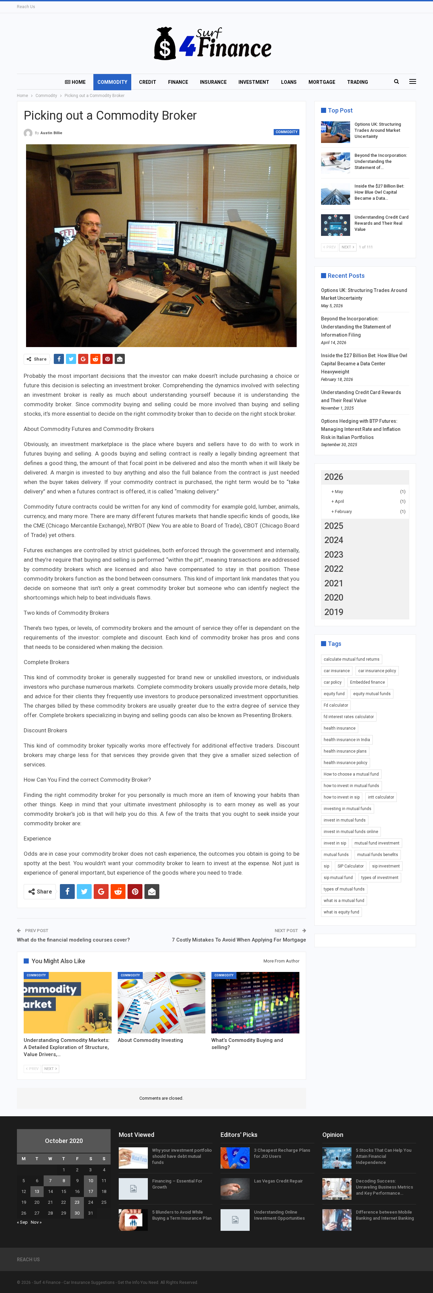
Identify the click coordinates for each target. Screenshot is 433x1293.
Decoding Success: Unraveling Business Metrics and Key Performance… (384, 1187)
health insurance (340, 728)
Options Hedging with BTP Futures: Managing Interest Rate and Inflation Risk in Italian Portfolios (361, 429)
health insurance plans (345, 751)
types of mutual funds (344, 889)
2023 (333, 555)
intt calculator (381, 797)
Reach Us (26, 6)
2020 (333, 598)
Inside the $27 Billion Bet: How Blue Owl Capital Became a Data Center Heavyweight (364, 363)
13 (37, 1191)
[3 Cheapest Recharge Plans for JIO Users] (235, 1158)
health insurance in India (347, 739)
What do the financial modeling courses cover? (73, 940)
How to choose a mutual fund (351, 774)
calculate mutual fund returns (352, 659)
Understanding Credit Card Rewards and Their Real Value (382, 223)
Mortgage (322, 82)
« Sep (22, 1222)
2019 (333, 612)
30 (77, 1213)
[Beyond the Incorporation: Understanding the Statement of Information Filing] (335, 163)
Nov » (36, 1222)
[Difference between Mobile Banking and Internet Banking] (336, 1220)
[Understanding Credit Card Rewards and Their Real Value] (335, 225)
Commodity (112, 82)
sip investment (386, 866)
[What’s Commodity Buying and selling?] (255, 1002)
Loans (289, 82)
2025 (333, 526)
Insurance (213, 82)
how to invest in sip (342, 797)
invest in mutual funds (345, 820)
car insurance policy (377, 670)
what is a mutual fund (344, 900)
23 (77, 1202)
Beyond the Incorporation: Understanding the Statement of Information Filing (356, 327)
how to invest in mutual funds (351, 785)
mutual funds (336, 854)
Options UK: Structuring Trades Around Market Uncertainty (378, 130)
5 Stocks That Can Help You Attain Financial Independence (383, 1156)
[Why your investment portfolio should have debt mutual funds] (133, 1158)
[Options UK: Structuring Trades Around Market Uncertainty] (335, 132)
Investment (253, 82)
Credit (147, 82)
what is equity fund (341, 912)
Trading (357, 82)
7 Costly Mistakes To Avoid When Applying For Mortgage (239, 940)
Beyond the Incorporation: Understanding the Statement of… (381, 161)
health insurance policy (345, 762)
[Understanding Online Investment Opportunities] (235, 1220)
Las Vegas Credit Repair (278, 1181)
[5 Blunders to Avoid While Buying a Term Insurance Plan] (133, 1220)
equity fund (334, 693)
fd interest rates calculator (349, 716)
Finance (178, 82)
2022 (333, 569)
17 (90, 1191)
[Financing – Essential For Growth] (133, 1189)
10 (90, 1180)
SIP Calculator (351, 866)
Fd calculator (336, 705)
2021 (333, 583)
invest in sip (335, 843)
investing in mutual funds (347, 808)
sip (326, 866)
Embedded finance (367, 682)
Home (79, 82)
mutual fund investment (377, 843)
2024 (333, 540)
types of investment (379, 877)
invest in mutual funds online (351, 831)
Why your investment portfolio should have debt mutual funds (182, 1156)
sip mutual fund (338, 877)
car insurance (337, 670)
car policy (333, 682)
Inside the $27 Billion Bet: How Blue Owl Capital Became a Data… (379, 192)
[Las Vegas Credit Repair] (235, 1189)
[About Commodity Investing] (162, 1002)
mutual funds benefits (377, 854)
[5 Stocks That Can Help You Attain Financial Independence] (336, 1158)
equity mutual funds (372, 693)
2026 (333, 477)
